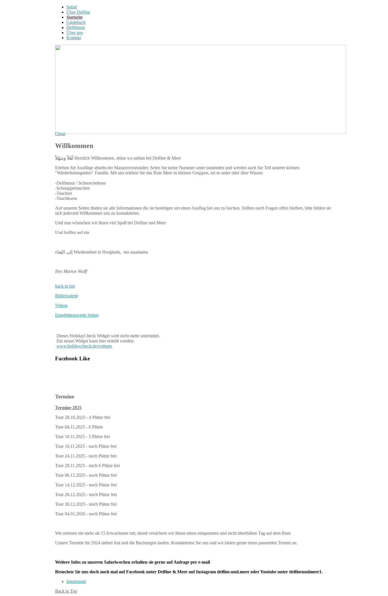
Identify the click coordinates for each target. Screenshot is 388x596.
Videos (61, 305)
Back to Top (66, 591)
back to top (65, 286)
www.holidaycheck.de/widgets (84, 346)
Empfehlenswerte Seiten (77, 315)
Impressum (76, 581)
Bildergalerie (66, 295)
